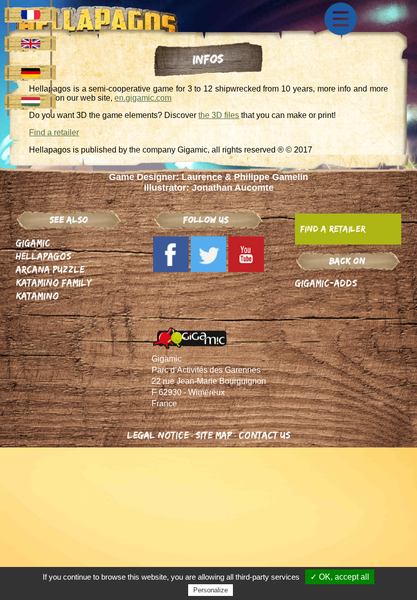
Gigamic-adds (326, 283)
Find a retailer (54, 132)
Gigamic (33, 242)
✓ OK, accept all (339, 577)
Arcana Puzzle (50, 269)
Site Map (213, 435)
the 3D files (218, 115)
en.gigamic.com (142, 98)
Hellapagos (43, 256)
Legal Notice (158, 435)
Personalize (210, 590)
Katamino (37, 295)
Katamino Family (54, 282)
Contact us (264, 435)
